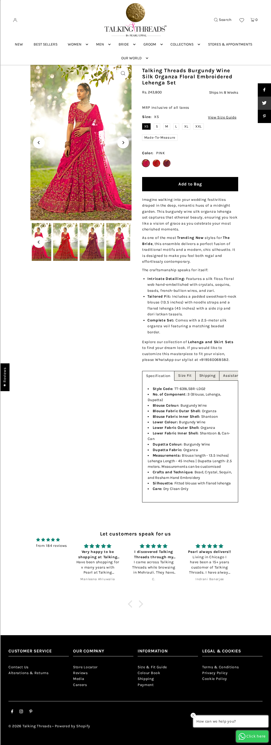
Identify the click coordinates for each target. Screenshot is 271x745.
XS (146, 126)
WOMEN (75, 44)
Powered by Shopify (73, 726)
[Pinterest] (30, 712)
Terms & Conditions (220, 667)
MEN (100, 44)
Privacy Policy (215, 673)
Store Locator (85, 667)
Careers (80, 685)
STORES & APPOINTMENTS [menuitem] (230, 44)
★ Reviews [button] (4, 377)
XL (186, 126)
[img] (48, 540)
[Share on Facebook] (264, 90)
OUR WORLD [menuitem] (131, 58)
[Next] (123, 142)
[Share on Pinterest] (264, 116)
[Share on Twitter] (264, 103)
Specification (158, 376)
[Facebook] (12, 712)
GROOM (149, 44)
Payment (146, 685)
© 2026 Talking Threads (29, 726)
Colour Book (149, 673)
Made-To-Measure (160, 137)
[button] (131, 603)
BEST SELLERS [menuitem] (45, 44)
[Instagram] (21, 712)
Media (78, 678)
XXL (198, 126)
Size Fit (185, 375)
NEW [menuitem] (19, 44)
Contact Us (18, 667)
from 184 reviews (51, 545)
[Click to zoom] (123, 73)
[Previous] (39, 142)
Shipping (207, 375)
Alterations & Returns (28, 673)
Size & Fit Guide (152, 667)
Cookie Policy (214, 678)
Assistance (233, 375)
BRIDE (124, 44)
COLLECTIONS (181, 44)
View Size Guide (222, 117)
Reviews (80, 673)
